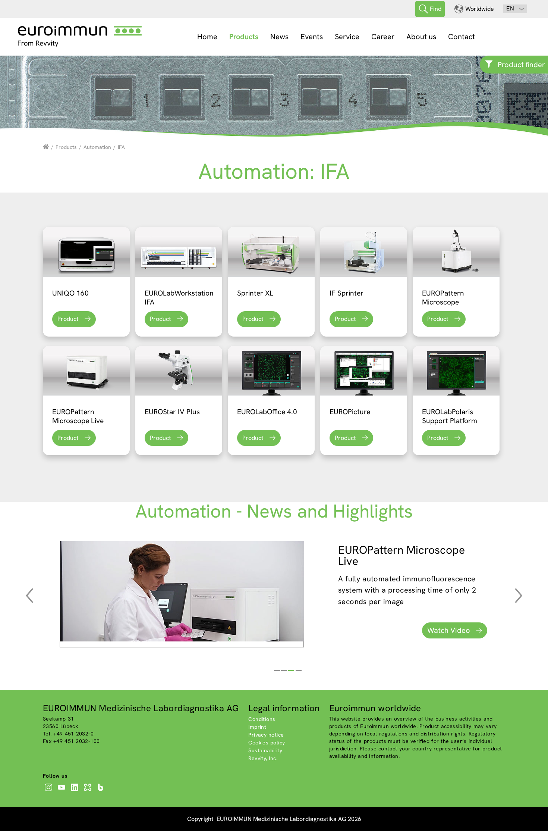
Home (207, 36)
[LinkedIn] (75, 791)
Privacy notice (266, 734)
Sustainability (265, 750)
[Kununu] (88, 791)
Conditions (261, 719)
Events (311, 36)
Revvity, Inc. (262, 758)
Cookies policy (266, 742)
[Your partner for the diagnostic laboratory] (46, 147)
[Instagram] (49, 791)
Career (382, 36)
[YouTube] (62, 791)
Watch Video (448, 630)
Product (68, 319)
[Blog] (101, 791)
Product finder (521, 64)
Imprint (257, 727)
